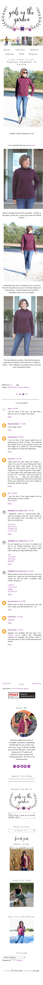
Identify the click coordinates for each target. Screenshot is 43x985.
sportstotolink (13, 601)
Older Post (6, 684)
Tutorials (20, 50)
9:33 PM (30, 571)
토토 (9, 555)
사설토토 (11, 585)
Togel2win (11, 620)
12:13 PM (13, 493)
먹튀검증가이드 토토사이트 (17, 511)
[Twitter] (28, 766)
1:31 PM (18, 459)
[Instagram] (18, 766)
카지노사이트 (12, 531)
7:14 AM (20, 630)
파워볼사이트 (12, 529)
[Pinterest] (14, 766)
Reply (10, 417)
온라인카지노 (12, 527)
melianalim (12, 617)
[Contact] (21, 766)
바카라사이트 (12, 587)
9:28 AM (20, 437)
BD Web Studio (17, 971)
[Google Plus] (25, 766)
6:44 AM (15, 409)
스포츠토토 (12, 557)
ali (9, 493)
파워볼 (10, 589)
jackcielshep (12, 437)
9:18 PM (30, 511)
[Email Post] (17, 385)
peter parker (12, 630)
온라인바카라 (12, 591)
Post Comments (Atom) (20, 689)
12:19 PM (22, 601)
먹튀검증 (11, 561)
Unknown (11, 459)
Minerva (33, 54)
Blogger (36, 971)
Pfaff (21, 54)
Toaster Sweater (23, 387)
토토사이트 (12, 524)
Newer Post (36, 684)
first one (31, 145)
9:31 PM (30, 541)
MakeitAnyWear (13, 424)
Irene (9, 409)
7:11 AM (22, 424)
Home (21, 684)
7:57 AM (19, 617)
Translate (19, 960)
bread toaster (12, 500)
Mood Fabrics (12, 387)
